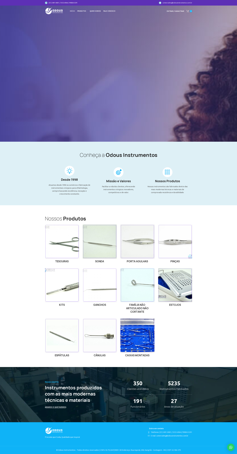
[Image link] (54, 430)
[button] (231, 447)
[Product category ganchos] (100, 288)
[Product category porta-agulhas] (137, 244)
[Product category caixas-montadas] (137, 338)
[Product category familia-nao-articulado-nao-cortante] (137, 291)
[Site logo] (54, 11)
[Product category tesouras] (62, 244)
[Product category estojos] (175, 288)
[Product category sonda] (100, 244)
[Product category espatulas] (62, 338)
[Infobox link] (61, 3)
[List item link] (170, 432)
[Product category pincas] (175, 244)
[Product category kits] (62, 288)
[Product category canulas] (100, 338)
